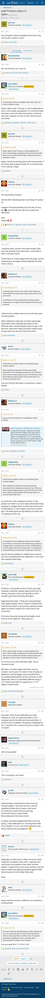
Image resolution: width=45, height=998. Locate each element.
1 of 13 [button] (15, 959)
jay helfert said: (8, 147)
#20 (42, 923)
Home (4, 990)
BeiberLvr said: (8, 360)
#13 (42, 643)
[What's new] (37, 2)
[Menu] (3, 2)
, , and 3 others (21, 225)
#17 (42, 799)
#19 (42, 896)
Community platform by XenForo (21, 994)
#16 (42, 771)
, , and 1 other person (20, 123)
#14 (42, 711)
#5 (43, 191)
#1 (43, 31)
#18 (42, 855)
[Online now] (6, 88)
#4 (43, 143)
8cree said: (6, 414)
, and (16, 73)
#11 (42, 533)
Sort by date (16, 50)
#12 (42, 584)
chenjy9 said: (7, 928)
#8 (43, 355)
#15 (42, 748)
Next (23, 959)
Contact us (5, 987)
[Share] (39, 31)
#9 (43, 410)
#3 (43, 94)
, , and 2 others (16, 949)
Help (37, 987)
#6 (43, 244)
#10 (42, 471)
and (9, 335)
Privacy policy (29, 987)
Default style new (9, 984)
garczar (5, 18)
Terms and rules (16, 987)
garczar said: (7, 98)
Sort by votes (28, 50)
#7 (43, 283)
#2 (43, 64)
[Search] (42, 2)
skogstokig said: (8, 287)
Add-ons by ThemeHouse (9, 996)
